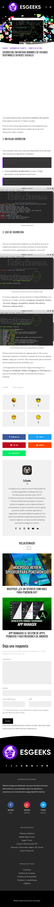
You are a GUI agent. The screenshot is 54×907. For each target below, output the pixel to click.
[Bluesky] (32, 765)
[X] (11, 765)
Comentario (7, 659)
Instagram (32, 370)
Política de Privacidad (27, 877)
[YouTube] (26, 765)
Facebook (16, 370)
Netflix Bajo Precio (27, 837)
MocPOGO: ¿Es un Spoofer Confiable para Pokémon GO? (27, 590)
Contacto (27, 870)
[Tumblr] (37, 765)
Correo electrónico (9, 699)
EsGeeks (5, 48)
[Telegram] (42, 765)
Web (30, 699)
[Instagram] (16, 765)
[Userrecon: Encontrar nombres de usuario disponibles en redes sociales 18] (27, 271)
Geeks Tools (27, 840)
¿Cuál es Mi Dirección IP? (27, 844)
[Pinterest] (21, 765)
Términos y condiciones (27, 880)
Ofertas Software (27, 833)
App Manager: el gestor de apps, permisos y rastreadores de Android (27, 634)
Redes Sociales (18, 387)
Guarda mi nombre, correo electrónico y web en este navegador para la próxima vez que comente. (26, 711)
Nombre (5, 688)
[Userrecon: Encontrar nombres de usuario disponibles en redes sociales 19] (27, 327)
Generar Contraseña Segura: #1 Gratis (27, 847)
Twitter (24, 370)
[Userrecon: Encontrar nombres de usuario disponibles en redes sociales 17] (27, 205)
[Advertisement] (27, 88)
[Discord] (47, 765)
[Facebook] (6, 765)
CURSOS (27, 883)
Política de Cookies (27, 873)
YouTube (43, 370)
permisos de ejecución (20, 171)
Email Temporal (27, 851)
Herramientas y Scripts (18, 48)
